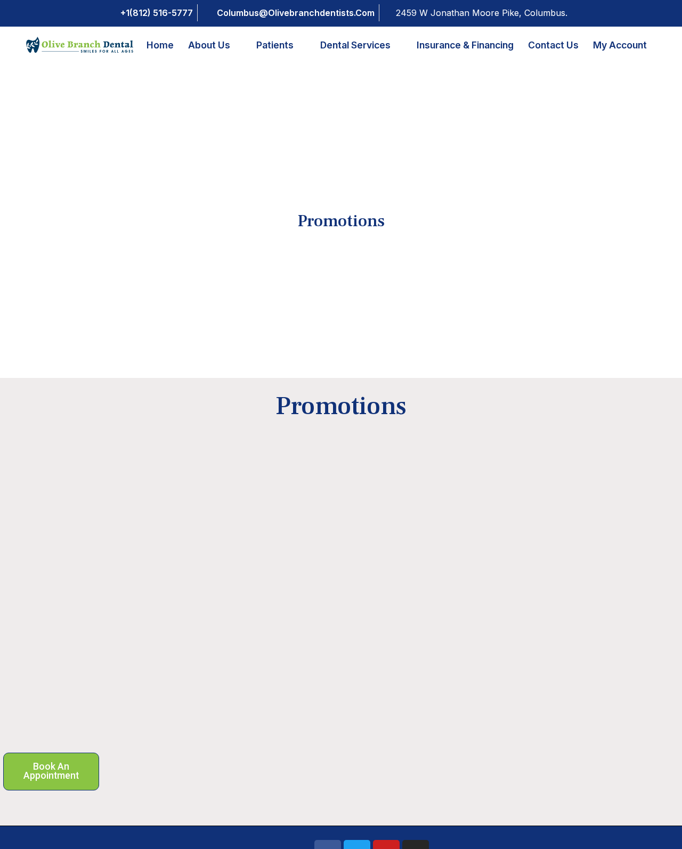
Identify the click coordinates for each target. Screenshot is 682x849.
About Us (209, 45)
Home (160, 45)
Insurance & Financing (465, 45)
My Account (620, 45)
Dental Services (355, 45)
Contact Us (553, 45)
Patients (275, 45)
